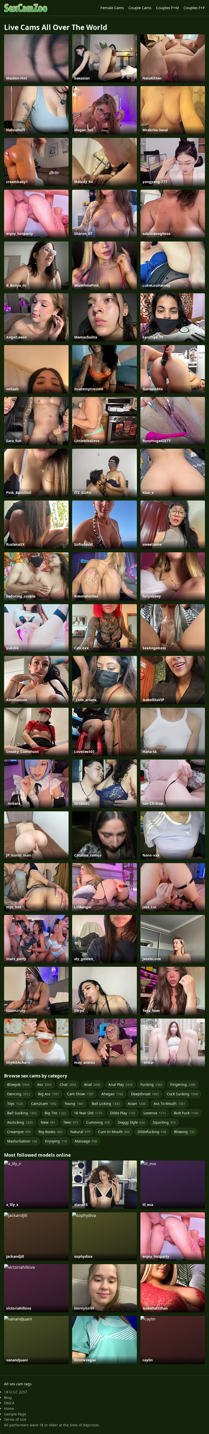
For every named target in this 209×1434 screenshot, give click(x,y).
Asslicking (20, 1122)
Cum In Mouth (114, 1131)
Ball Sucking (22, 1112)
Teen (70, 1122)
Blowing (184, 1131)
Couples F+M (167, 7)
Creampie (19, 1131)
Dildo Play (123, 1112)
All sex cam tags (18, 1383)
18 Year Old (88, 1112)
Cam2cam (44, 1103)
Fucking (151, 1084)
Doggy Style (131, 1122)
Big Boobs (50, 1131)
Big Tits (55, 1112)
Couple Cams (139, 7)
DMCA (9, 1402)
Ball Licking (106, 1103)
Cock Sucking (182, 1093)
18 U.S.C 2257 (15, 1392)
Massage (86, 1141)
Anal (92, 1084)
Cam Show (80, 1093)
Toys (15, 1103)
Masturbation (22, 1141)
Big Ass (48, 1093)
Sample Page (15, 1414)
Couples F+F (194, 7)
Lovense (154, 1112)
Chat (68, 1084)
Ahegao (112, 1093)
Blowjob (18, 1084)
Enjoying (56, 1141)
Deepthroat (145, 1093)
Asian (137, 1103)
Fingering (182, 1084)
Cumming (98, 1122)
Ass (44, 1084)
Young (74, 1103)
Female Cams (112, 7)
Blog (8, 1397)
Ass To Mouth (169, 1103)
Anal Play (120, 1084)
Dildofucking (152, 1131)
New (48, 1122)
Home (9, 1408)
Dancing (18, 1093)
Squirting (164, 1122)
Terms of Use (15, 1419)
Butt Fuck (186, 1112)
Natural (80, 1131)
